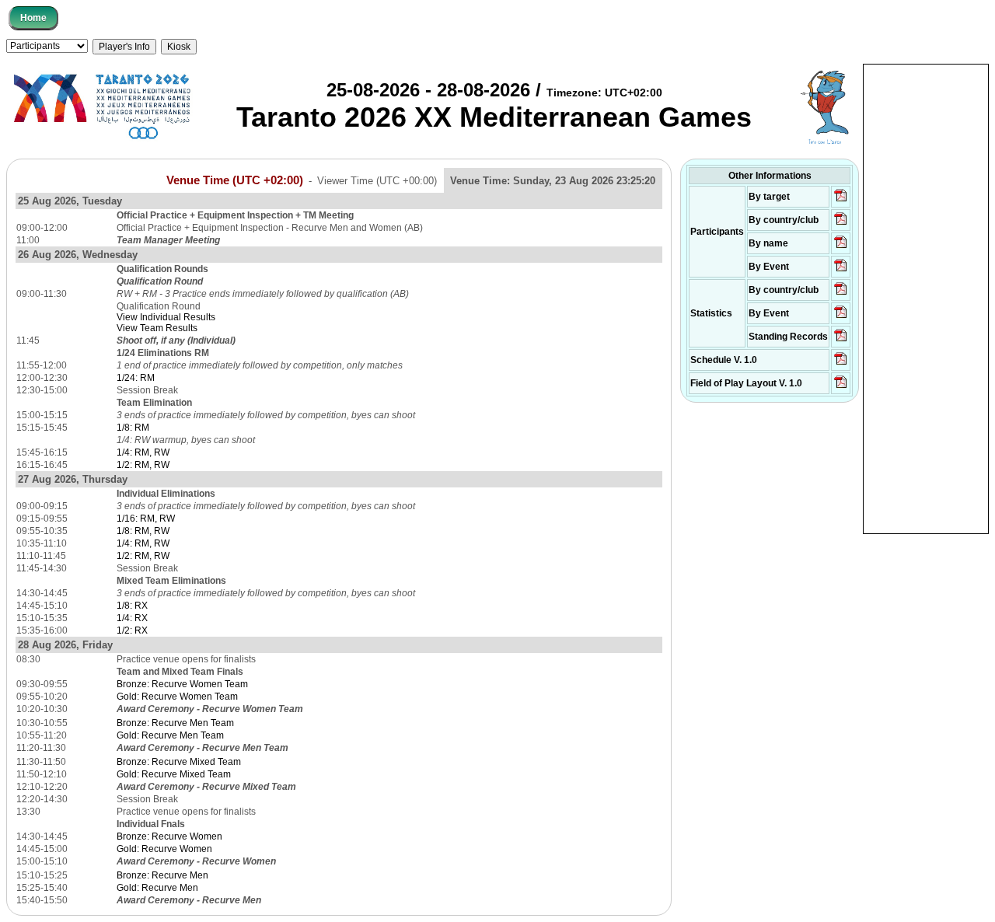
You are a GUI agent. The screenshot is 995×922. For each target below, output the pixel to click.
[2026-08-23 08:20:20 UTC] (841, 387)
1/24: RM (136, 377)
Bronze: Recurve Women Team (182, 684)
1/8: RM (133, 427)
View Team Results (157, 328)
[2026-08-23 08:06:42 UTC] (841, 363)
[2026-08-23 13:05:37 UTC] (841, 200)
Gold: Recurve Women (164, 848)
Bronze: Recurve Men (162, 875)
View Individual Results (166, 317)
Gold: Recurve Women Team (177, 696)
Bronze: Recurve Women (169, 836)
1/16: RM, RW (146, 518)
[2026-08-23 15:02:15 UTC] (841, 223)
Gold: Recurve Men (157, 887)
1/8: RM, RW (143, 531)
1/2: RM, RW (143, 464)
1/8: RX (132, 605)
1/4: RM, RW (143, 452)
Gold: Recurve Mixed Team (174, 774)
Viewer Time (377, 181)
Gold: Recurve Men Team (170, 735)
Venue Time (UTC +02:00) (234, 180)
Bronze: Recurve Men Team (175, 723)
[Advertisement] (926, 298)
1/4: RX (132, 618)
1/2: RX (132, 630)
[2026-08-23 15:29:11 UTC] (841, 340)
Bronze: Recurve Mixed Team (179, 761)
